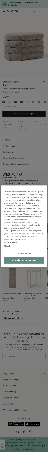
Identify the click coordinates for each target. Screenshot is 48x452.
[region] (24, 226)
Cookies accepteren (24, 260)
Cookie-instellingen (24, 253)
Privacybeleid (10, 242)
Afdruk (7, 246)
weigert (24, 233)
